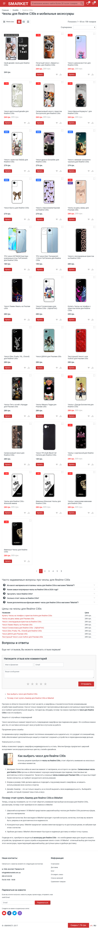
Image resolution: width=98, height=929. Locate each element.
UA (91, 926)
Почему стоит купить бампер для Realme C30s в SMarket (30, 698)
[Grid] (19, 22)
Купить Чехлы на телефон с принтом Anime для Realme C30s (27, 616)
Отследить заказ (57, 874)
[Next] (61, 571)
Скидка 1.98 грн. (78, 925)
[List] (28, 22)
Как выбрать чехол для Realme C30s (22, 694)
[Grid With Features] (23, 22)
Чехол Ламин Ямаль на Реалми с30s (17, 625)
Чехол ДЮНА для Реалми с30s (14, 634)
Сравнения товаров (58, 882)
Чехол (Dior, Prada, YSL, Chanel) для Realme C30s (22, 631)
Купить (40, 74)
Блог (52, 871)
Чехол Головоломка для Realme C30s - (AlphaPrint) (23, 628)
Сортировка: (66, 27)
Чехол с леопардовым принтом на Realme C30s (21, 622)
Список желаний (57, 878)
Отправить (86, 684)
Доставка (54, 867)
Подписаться (42, 903)
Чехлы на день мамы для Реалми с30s (18, 619)
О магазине (55, 864)
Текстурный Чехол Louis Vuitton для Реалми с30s (22, 637)
